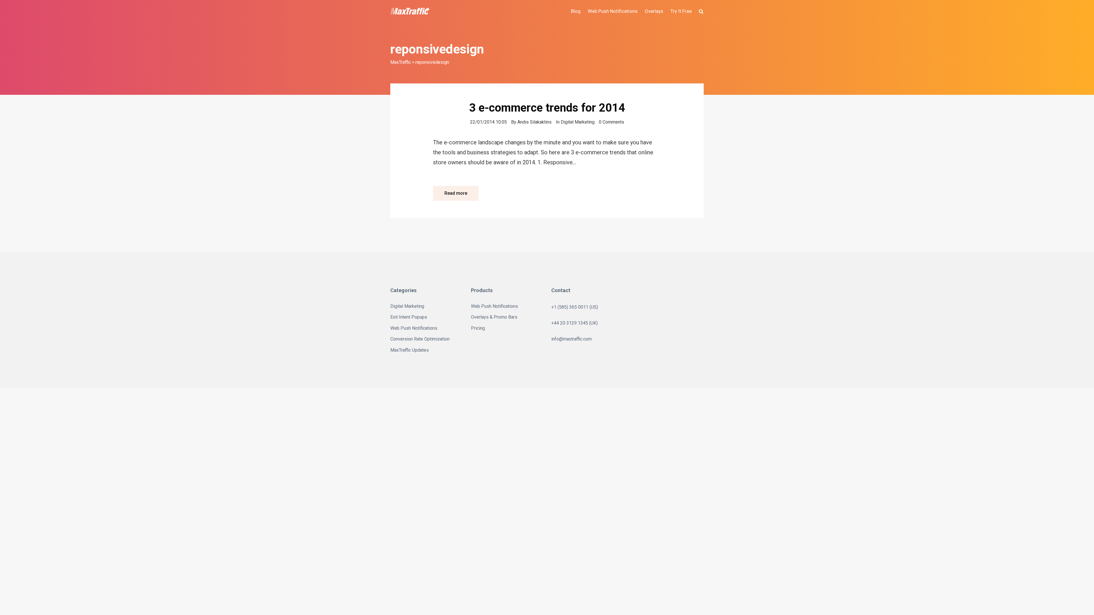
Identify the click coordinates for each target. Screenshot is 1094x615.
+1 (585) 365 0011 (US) (574, 307)
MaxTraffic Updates (409, 350)
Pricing (478, 328)
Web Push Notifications (613, 11)
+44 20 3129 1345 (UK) (574, 323)
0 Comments (611, 122)
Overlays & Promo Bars (494, 317)
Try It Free (681, 11)
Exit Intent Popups (408, 317)
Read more (455, 193)
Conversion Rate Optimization (420, 339)
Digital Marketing (578, 122)
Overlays (654, 11)
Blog (576, 11)
